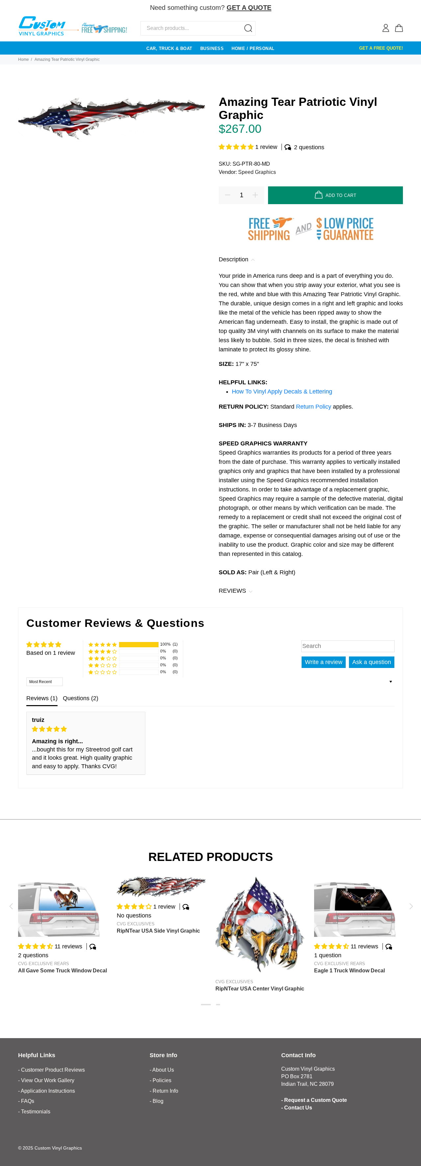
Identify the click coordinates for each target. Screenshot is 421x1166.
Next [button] (410, 906)
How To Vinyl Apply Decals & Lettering (282, 391)
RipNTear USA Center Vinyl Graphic (259, 988)
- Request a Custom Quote (314, 1100)
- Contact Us (296, 1107)
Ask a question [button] (371, 662)
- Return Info (164, 1091)
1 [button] (206, 1004)
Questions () (80, 698)
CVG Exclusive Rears (43, 963)
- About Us (162, 1070)
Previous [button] (11, 906)
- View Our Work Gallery (46, 1080)
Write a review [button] (323, 662)
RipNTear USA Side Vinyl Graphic (158, 931)
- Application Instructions (46, 1091)
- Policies (160, 1080)
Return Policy (314, 406)
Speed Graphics (257, 172)
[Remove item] (398, 8)
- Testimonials (34, 1111)
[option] (62, 919)
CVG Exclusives (136, 923)
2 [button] (218, 1004)
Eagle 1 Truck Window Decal (349, 970)
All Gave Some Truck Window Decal (62, 970)
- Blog (156, 1101)
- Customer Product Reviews (51, 1070)
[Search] (248, 28)
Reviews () (42, 698)
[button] (237, 147)
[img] (86, 729)
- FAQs (26, 1101)
